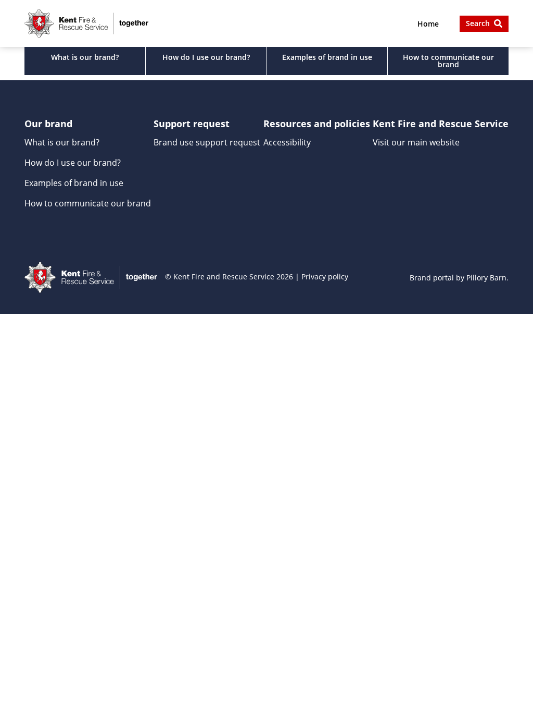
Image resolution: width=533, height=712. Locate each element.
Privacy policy (324, 276)
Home (428, 24)
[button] (484, 24)
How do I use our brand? (206, 57)
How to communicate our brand (448, 60)
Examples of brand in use (327, 57)
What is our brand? (85, 57)
